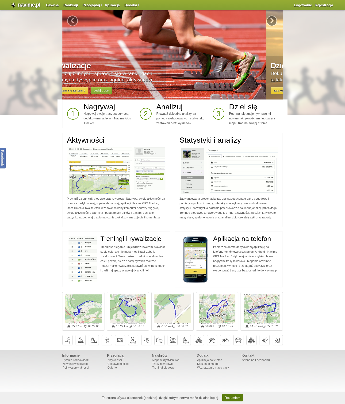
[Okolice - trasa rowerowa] (83, 308)
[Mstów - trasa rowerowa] (262, 308)
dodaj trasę (118, 90)
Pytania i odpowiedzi (76, 360)
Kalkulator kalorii (207, 364)
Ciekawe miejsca (118, 364)
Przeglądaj (91, 5)
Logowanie (303, 5)
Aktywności (85, 140)
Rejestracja (324, 5)
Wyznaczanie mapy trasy (213, 367)
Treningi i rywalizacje (130, 238)
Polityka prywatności (76, 367)
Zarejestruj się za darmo (86, 90)
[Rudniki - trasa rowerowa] (217, 308)
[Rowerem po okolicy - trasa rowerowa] (128, 308)
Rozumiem (233, 398)
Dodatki (130, 5)
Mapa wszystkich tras (165, 360)
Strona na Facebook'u (256, 360)
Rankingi (70, 5)
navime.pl (29, 5)
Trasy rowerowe (162, 364)
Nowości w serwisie (75, 364)
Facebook (3, 158)
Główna (52, 5)
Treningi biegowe (163, 367)
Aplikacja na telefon (242, 238)
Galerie (112, 367)
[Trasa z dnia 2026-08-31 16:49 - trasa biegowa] (172, 308)
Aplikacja (112, 5)
